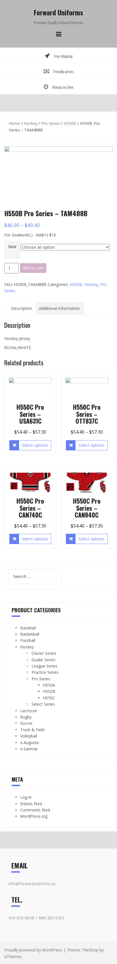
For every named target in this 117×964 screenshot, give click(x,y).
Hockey (30, 123)
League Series (44, 666)
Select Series (43, 704)
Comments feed (35, 810)
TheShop (90, 950)
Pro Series (50, 123)
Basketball (29, 634)
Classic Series (44, 653)
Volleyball (28, 736)
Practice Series (45, 672)
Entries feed (31, 803)
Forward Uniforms (58, 12)
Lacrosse (28, 710)
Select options (35, 445)
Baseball (28, 628)
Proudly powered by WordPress (33, 950)
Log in (26, 797)
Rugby (26, 717)
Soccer (26, 723)
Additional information (59, 308)
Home (14, 123)
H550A (49, 685)
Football (27, 640)
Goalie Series (43, 659)
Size (12, 246)
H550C (49, 698)
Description (21, 308)
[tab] (21, 308)
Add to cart (33, 268)
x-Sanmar (29, 748)
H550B (70, 123)
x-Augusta (29, 742)
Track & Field (32, 729)
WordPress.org (33, 816)
